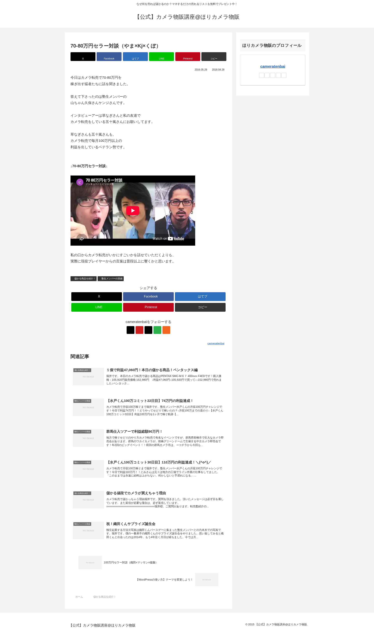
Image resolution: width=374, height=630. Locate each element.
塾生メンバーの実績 (112, 278)
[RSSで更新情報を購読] (166, 330)
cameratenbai (272, 66)
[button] (213, 56)
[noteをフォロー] (148, 330)
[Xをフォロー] (130, 330)
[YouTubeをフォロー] (139, 330)
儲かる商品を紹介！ (84, 278)
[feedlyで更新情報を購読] (157, 330)
